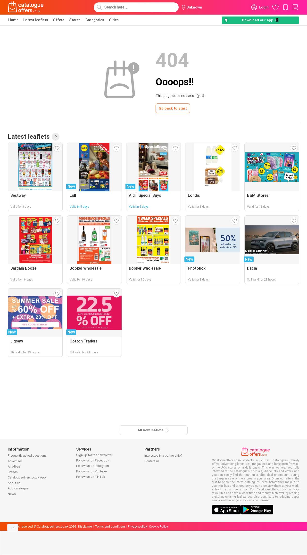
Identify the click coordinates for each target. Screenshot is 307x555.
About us (14, 483)
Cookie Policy (158, 526)
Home (13, 20)
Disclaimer (85, 526)
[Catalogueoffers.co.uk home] (26, 7)
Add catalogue (18, 488)
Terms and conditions (110, 526)
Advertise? (15, 461)
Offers (58, 20)
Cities (114, 20)
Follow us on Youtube (91, 471)
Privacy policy (137, 526)
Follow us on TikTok (90, 476)
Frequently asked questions (27, 455)
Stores (75, 20)
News (12, 494)
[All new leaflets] (55, 137)
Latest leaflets (35, 20)
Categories (94, 20)
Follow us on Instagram (92, 466)
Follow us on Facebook (92, 460)
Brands (13, 472)
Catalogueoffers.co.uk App (27, 477)
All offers (14, 466)
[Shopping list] (295, 7)
